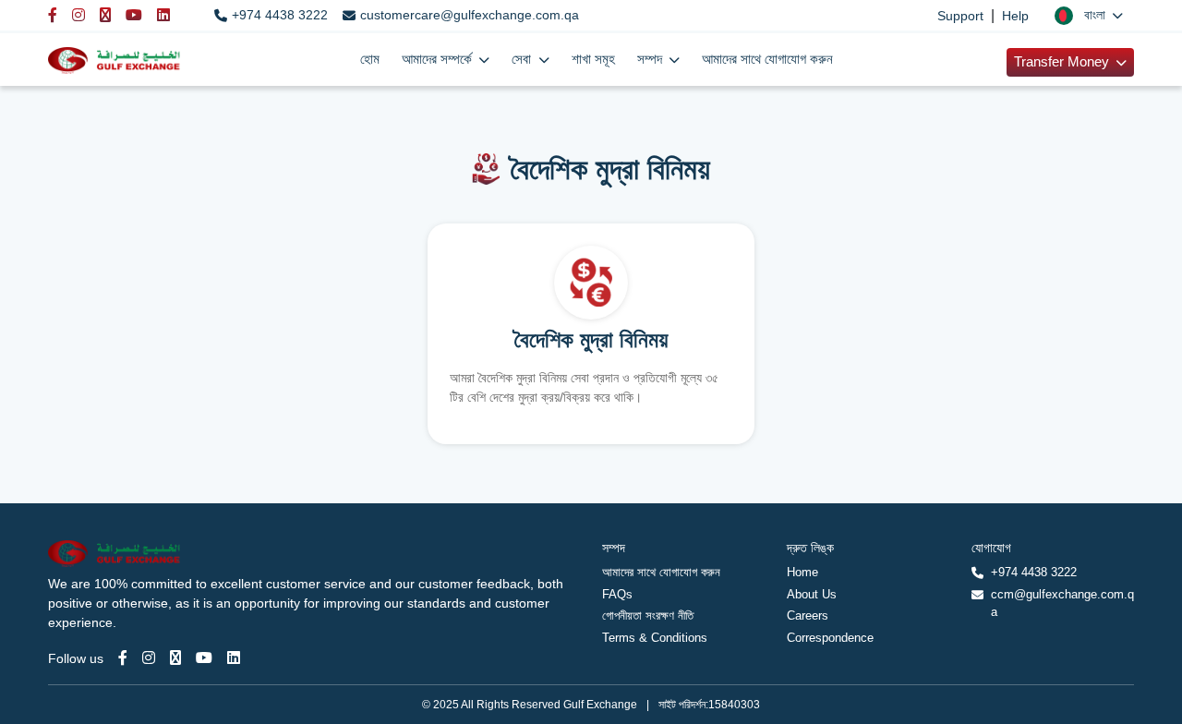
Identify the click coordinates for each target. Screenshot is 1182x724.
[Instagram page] (148, 658)
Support (960, 15)
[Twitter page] (175, 658)
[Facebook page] (122, 658)
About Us (812, 594)
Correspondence (830, 638)
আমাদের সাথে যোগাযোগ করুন (767, 59)
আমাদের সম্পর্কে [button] (439, 59)
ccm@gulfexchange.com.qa (1062, 603)
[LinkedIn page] (233, 658)
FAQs (617, 594)
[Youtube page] (204, 658)
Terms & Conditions (654, 638)
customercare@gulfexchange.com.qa (469, 14)
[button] (1088, 15)
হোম (370, 59)
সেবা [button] (523, 59)
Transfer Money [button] (1063, 61)
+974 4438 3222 (280, 14)
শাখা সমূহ (593, 59)
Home (802, 572)
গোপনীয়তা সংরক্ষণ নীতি (648, 615)
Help (1015, 15)
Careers (807, 615)
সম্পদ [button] (651, 59)
